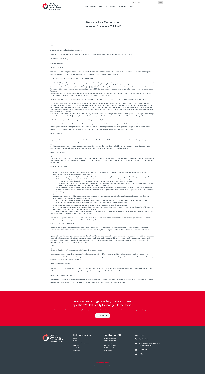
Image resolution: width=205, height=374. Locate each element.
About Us (122, 6)
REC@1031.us (143, 349)
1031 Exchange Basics (110, 338)
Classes (101, 6)
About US (76, 348)
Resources (113, 6)
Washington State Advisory (102, 362)
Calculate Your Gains (110, 345)
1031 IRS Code (108, 350)
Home (86, 6)
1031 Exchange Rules (110, 340)
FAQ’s (106, 6)
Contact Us (76, 350)
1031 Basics (93, 6)
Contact (130, 6)
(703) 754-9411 (102, 316)
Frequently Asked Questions (81, 343)
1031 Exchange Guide (110, 348)
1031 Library (76, 345)
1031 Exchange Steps (110, 343)
